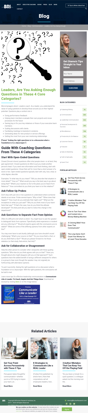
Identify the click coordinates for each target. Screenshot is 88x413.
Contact (20, 9)
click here (19, 411)
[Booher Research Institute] (7, 6)
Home (24, 26)
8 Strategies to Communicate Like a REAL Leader (43, 365)
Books (39, 4)
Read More (8, 386)
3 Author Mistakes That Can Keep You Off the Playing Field (72, 365)
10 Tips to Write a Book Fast (76, 5)
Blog (50, 4)
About (19, 4)
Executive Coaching (29, 4)
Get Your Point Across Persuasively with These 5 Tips (14, 365)
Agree (67, 409)
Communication (37, 26)
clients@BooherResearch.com (77, 400)
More (55, 4)
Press (45, 4)
